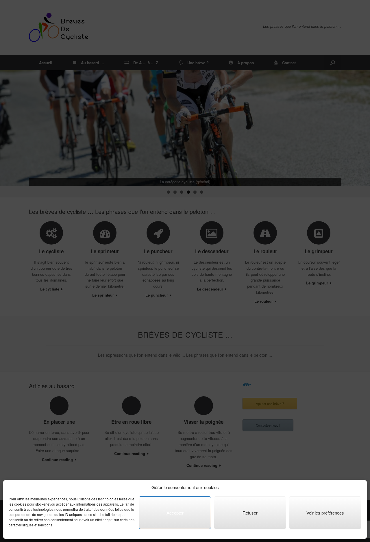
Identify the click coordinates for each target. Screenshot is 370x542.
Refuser (250, 513)
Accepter (175, 513)
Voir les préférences (325, 513)
